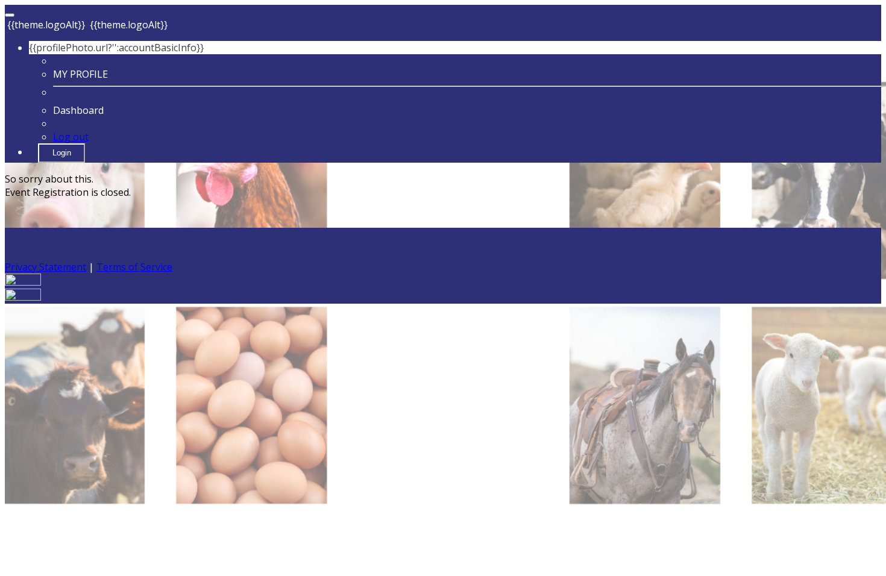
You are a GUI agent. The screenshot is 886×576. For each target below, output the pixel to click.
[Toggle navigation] (9, 15)
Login (61, 152)
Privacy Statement (45, 267)
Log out (71, 136)
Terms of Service (134, 267)
